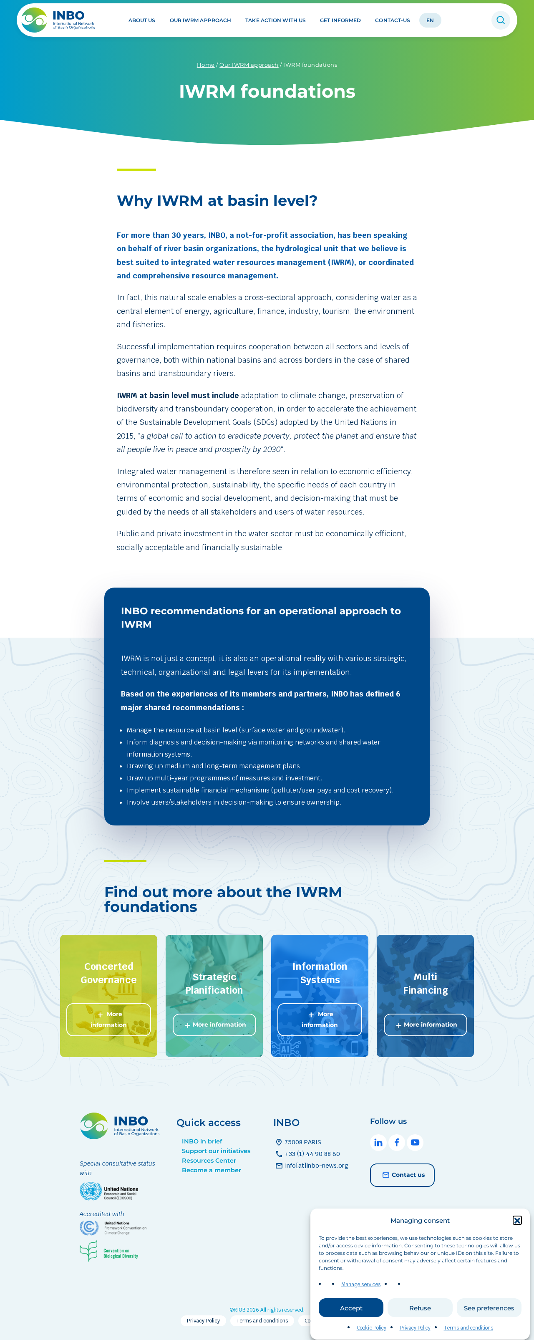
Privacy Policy (415, 1328)
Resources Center (209, 1160)
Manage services (360, 1284)
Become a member (211, 1170)
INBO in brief (202, 1141)
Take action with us (275, 20)
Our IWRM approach (201, 20)
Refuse (420, 1308)
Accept (351, 1308)
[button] (517, 1220)
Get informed (340, 20)
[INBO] (61, 20)
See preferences (489, 1308)
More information (109, 1019)
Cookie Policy (371, 1328)
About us (142, 20)
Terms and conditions (468, 1328)
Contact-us (392, 20)
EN (430, 20)
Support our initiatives (216, 1151)
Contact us (408, 1174)
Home (206, 64)
